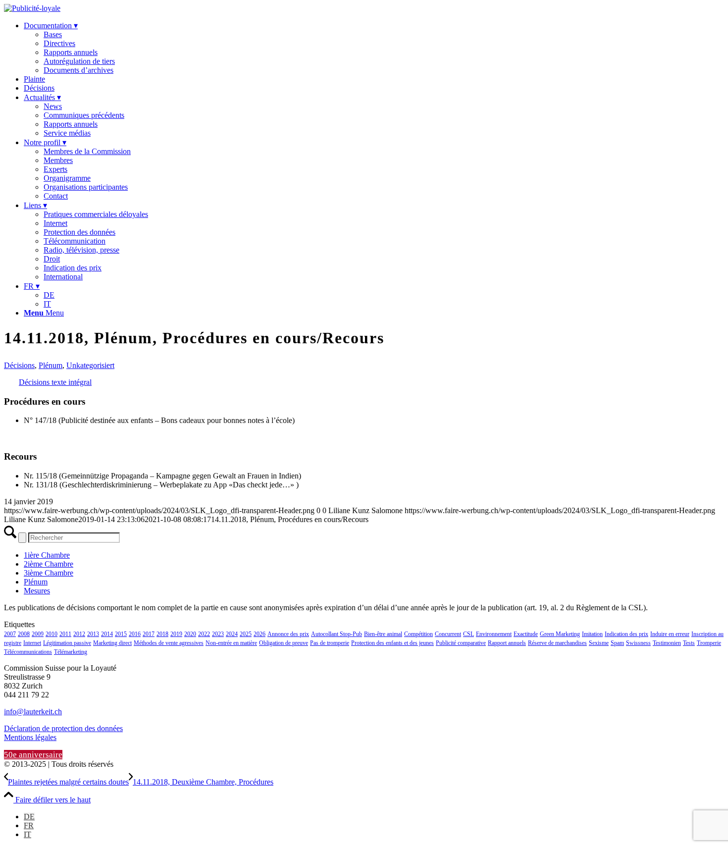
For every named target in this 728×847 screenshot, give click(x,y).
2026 (259, 634)
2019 (176, 634)
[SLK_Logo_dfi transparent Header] (32, 8)
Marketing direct (112, 642)
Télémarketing (70, 651)
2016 (135, 634)
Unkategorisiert (90, 365)
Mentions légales (30, 737)
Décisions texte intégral (55, 382)
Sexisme (599, 642)
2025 (246, 634)
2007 (10, 634)
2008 (24, 634)
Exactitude (526, 634)
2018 (162, 634)
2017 (149, 634)
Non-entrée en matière (231, 642)
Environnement (494, 634)
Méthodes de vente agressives (169, 642)
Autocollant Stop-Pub (336, 634)
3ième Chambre (48, 573)
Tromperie (709, 642)
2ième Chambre (48, 564)
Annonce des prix (288, 634)
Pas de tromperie (329, 642)
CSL (468, 634)
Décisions (19, 365)
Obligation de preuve (283, 642)
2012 (79, 634)
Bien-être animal (383, 634)
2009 (38, 634)
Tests (689, 642)
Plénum (50, 365)
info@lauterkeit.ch (33, 711)
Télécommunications (28, 651)
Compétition (418, 634)
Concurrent (448, 634)
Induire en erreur (669, 634)
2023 (218, 634)
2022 (204, 634)
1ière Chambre (47, 555)
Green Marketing (560, 634)
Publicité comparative (461, 642)
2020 (190, 634)
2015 (121, 634)
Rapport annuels (507, 642)
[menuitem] (374, 48)
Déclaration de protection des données (63, 728)
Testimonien (667, 642)
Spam (617, 642)
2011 (65, 634)
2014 (107, 634)
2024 (232, 634)
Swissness (638, 642)
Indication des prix (626, 634)
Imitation (592, 634)
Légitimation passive (67, 642)
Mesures (37, 590)
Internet (32, 642)
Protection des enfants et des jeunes (392, 642)
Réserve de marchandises (557, 642)
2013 (93, 634)
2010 (51, 634)
